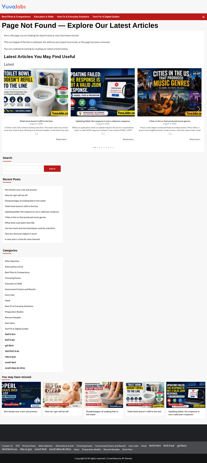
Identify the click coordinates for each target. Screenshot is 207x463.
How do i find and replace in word (21, 233)
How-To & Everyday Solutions (73, 17)
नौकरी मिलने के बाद (12, 351)
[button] (203, 17)
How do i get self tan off (16, 195)
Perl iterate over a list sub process (21, 189)
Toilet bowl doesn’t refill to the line (36, 121)
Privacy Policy (29, 445)
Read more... (61, 139)
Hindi (7, 300)
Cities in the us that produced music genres (169, 121)
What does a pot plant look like (19, 222)
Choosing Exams (13, 278)
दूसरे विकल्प (9, 345)
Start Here (10, 323)
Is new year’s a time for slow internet (22, 239)
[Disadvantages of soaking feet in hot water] (103, 395)
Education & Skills (44, 17)
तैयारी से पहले (10, 340)
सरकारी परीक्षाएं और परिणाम (15, 368)
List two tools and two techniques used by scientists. (30, 228)
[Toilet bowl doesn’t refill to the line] (144, 395)
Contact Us (7, 445)
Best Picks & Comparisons (16, 17)
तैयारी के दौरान (10, 334)
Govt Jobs (10, 295)
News (76, 449)
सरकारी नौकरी (10, 362)
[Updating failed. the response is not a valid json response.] (185, 395)
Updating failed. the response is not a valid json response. (103, 121)
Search (7, 157)
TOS (17, 445)
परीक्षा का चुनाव (10, 357)
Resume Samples (13, 317)
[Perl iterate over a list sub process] (21, 395)
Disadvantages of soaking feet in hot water (25, 200)
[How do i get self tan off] (62, 395)
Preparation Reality (14, 311)
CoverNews (112, 458)
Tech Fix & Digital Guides (106, 17)
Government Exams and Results (20, 289)
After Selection (12, 261)
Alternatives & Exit (14, 266)
